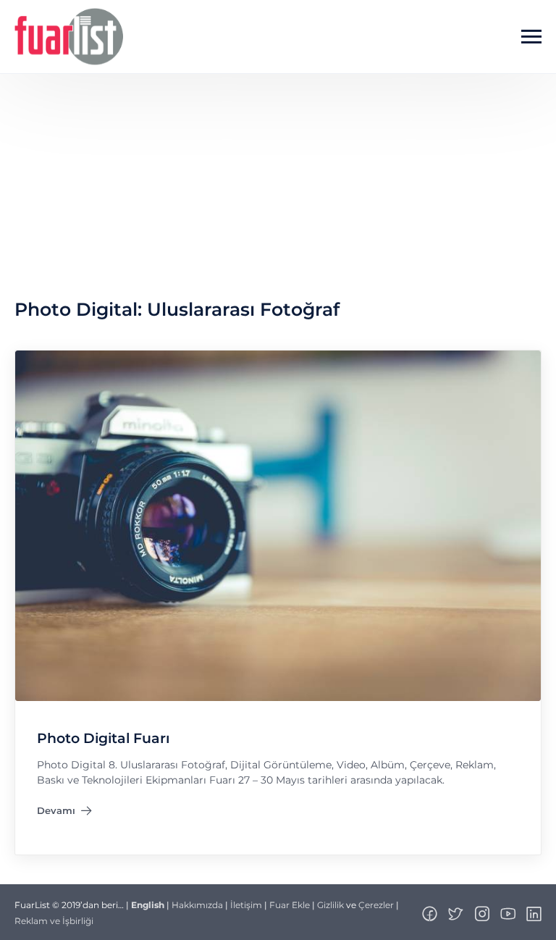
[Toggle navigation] (531, 37)
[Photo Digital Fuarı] (278, 525)
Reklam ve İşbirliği (53, 920)
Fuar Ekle (289, 904)
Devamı (64, 813)
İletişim (246, 904)
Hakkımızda (197, 904)
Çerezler (376, 904)
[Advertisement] (278, 182)
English (147, 904)
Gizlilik (330, 904)
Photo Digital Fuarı (103, 738)
